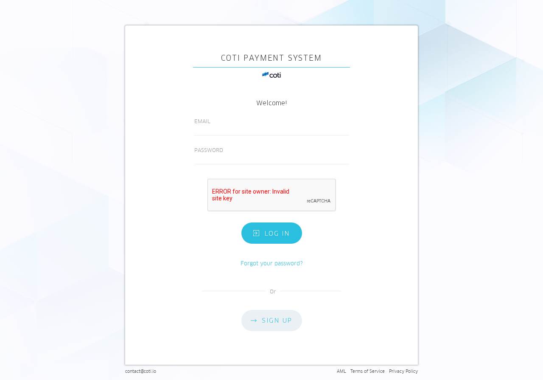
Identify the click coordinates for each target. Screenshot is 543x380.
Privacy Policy (403, 371)
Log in (277, 233)
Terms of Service (367, 371)
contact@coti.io (140, 371)
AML (341, 371)
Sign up (277, 320)
